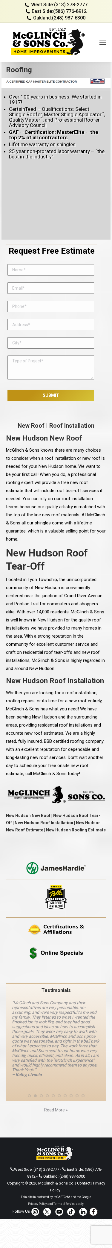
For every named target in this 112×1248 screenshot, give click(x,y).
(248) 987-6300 (68, 18)
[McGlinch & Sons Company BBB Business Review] (56, 974)
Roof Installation (71, 425)
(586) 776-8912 (70, 11)
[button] (29, 1095)
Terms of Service (64, 1203)
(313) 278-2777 (71, 4)
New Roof (31, 425)
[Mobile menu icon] (102, 42)
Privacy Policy (37, 1203)
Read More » (56, 1110)
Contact (83, 1183)
